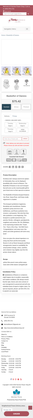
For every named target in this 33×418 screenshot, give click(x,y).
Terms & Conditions (7, 336)
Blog (2, 345)
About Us (4, 334)
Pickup (14, 116)
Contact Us (4, 341)
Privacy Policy (5, 338)
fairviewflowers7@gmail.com (12, 324)
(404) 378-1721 (9, 9)
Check (25, 138)
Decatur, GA (7, 410)
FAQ (2, 343)
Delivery (7, 116)
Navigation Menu (10, 29)
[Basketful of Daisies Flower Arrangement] (6, 71)
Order (16, 413)
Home (3, 35)
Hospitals (4, 347)
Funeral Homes (5, 349)
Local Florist (4, 351)
